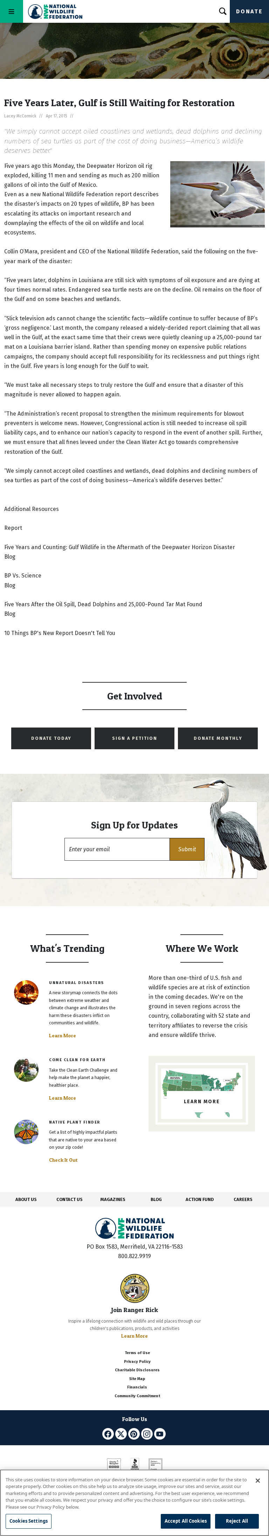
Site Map (137, 1379)
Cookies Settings (28, 1521)
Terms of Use (137, 1353)
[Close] (257, 1480)
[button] (187, 849)
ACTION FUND (200, 1199)
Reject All (237, 1521)
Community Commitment (137, 1396)
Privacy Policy (137, 1361)
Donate (249, 11)
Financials (137, 1387)
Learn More (62, 1035)
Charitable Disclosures (137, 1370)
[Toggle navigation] (11, 11)
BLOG (156, 1199)
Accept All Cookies (186, 1521)
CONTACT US (69, 1199)
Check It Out (63, 1160)
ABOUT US (26, 1199)
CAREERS (243, 1199)
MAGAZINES (113, 1199)
